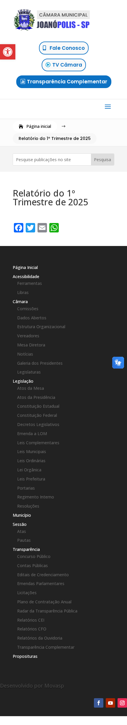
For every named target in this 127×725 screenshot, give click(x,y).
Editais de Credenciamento (43, 574)
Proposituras (25, 656)
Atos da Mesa (30, 388)
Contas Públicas (32, 565)
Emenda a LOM (32, 433)
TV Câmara (67, 64)
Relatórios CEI (30, 620)
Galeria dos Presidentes (40, 363)
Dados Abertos (31, 318)
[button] (7, 52)
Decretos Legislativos (38, 424)
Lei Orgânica (29, 470)
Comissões (27, 308)
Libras (23, 292)
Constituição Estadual (38, 406)
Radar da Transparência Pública (47, 611)
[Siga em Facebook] (98, 703)
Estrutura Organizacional (41, 326)
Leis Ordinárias (31, 460)
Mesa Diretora (31, 345)
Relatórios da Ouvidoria (39, 638)
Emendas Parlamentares (40, 583)
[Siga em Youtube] (110, 703)
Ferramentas (29, 283)
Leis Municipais (31, 451)
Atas (21, 531)
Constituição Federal (37, 415)
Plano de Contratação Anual (44, 602)
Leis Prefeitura (31, 479)
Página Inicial (25, 267)
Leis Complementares (38, 442)
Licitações (27, 592)
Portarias (26, 488)
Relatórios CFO (31, 629)
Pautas (24, 540)
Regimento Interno (35, 497)
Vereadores (28, 335)
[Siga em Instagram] (122, 703)
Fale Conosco (67, 48)
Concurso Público (34, 556)
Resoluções (28, 506)
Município (22, 515)
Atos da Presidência (36, 397)
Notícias (25, 354)
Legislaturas (29, 372)
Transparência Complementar (67, 81)
